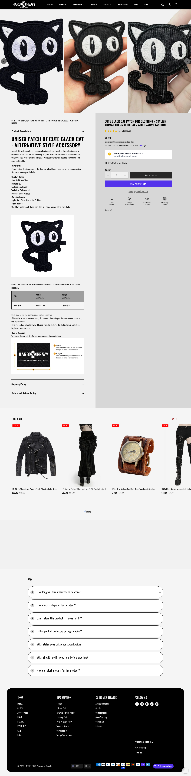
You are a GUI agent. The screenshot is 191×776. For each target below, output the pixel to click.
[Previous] (4, 61)
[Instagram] (141, 704)
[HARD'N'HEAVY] (24, 4)
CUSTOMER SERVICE (106, 697)
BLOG (19, 735)
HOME (19, 717)
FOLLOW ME (140, 697)
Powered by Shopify (44, 766)
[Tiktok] (151, 704)
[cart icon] (176, 4)
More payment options (138, 191)
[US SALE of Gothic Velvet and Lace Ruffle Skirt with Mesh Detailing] (85, 455)
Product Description (21, 131)
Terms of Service (63, 726)
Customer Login (101, 712)
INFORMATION (64, 697)
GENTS (20, 708)
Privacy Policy (62, 708)
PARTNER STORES (143, 742)
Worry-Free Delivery (64, 735)
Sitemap (99, 726)
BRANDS (20, 721)
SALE (19, 730)
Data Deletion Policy (64, 721)
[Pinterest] (146, 704)
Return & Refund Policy (65, 712)
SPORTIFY (138, 752)
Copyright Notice (63, 730)
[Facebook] (136, 704)
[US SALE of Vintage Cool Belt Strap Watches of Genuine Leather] (135, 455)
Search (59, 703)
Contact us (100, 721)
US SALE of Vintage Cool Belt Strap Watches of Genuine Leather (133, 489)
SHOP (20, 697)
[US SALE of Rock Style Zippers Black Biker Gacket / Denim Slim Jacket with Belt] (36, 455)
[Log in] (169, 4)
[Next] (187, 61)
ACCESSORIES (22, 712)
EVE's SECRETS (140, 748)
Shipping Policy (18, 384)
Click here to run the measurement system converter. (31, 314)
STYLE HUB (21, 726)
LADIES (20, 703)
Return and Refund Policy (23, 393)
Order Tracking (101, 717)
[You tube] (156, 704)
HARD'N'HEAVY (30, 766)
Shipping (116, 141)
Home (13, 120)
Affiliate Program (102, 703)
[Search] (162, 4)
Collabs (98, 708)
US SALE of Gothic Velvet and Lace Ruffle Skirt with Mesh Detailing (84, 489)
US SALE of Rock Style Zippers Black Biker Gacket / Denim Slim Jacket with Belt (34, 489)
